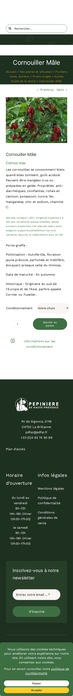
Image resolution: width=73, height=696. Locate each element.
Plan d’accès (15, 449)
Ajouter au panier (50, 324)
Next (60, 90)
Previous (47, 90)
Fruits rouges (42, 76)
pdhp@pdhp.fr (37, 432)
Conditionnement (19, 308)
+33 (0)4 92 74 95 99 (36, 437)
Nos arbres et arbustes (36, 71)
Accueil (11, 71)
